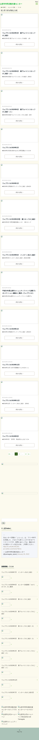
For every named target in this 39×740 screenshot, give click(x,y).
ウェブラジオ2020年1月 (10, 183)
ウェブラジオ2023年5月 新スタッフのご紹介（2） (18, 626)
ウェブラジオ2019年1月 (10, 329)
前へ (10, 454)
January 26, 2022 (23, 554)
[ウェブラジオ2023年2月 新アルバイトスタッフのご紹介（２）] (7, 659)
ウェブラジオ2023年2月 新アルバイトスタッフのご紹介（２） (18, 652)
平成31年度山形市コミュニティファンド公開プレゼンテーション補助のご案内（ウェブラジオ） (19, 292)
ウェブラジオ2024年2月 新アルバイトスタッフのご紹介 (18, 612)
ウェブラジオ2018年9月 (10, 436)
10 (26, 454)
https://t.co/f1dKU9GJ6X (11, 546)
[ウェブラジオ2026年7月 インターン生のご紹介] (7, 578)
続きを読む (19, 44)
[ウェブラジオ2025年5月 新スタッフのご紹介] (7, 605)
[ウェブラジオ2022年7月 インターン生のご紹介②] (7, 698)
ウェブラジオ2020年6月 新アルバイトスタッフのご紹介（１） (18, 111)
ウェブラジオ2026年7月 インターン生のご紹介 (17, 572)
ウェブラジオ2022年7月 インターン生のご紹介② (18, 692)
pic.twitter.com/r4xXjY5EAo (12, 549)
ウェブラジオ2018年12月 (11, 364)
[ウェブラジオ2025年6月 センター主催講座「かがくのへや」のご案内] (7, 593)
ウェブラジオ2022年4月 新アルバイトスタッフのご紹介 (18, 34)
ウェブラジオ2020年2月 (10, 147)
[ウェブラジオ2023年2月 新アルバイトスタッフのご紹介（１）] (7, 673)
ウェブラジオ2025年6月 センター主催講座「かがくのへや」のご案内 (18, 586)
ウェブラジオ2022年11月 (9, 680)
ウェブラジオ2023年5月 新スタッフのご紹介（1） (18, 638)
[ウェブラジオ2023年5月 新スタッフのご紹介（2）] (7, 632)
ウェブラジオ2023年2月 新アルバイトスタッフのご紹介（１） (18, 666)
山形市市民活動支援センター (11, 4)
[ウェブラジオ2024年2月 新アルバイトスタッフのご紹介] (7, 619)
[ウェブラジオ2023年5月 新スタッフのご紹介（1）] (7, 644)
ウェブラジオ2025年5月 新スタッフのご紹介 (16, 599)
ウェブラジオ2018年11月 (11, 400)
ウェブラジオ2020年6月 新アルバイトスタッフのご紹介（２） (18, 72)
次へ (29, 454)
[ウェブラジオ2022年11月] (7, 686)
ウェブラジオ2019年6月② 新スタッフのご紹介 (18, 219)
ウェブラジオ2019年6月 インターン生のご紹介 (18, 255)
